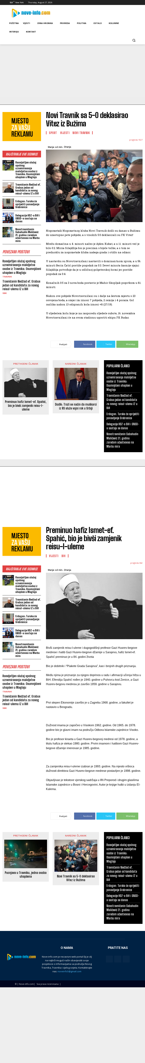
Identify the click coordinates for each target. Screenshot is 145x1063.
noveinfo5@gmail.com (69, 971)
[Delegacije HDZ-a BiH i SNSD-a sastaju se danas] (8, 218)
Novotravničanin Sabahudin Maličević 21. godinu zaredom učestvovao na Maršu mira (27, 235)
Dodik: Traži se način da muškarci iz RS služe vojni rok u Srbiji (76, 406)
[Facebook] (116, 3)
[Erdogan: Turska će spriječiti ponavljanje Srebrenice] (8, 204)
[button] (134, 40)
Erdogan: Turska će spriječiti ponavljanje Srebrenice (27, 204)
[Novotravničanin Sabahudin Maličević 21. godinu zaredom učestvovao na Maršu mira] (8, 232)
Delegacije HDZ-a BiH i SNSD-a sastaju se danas (27, 218)
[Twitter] (126, 3)
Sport (53, 132)
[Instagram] (121, 3)
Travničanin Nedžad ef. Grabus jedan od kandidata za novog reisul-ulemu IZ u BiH (28, 189)
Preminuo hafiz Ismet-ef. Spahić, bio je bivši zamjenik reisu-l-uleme (26, 405)
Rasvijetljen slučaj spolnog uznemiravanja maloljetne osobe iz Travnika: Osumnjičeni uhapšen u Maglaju (27, 170)
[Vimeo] (131, 3)
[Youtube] (136, 3)
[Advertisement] (72, 71)
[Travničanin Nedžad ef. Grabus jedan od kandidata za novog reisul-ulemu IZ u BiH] (8, 187)
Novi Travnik (81, 132)
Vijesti (65, 132)
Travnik (7, 277)
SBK (4, 293)
